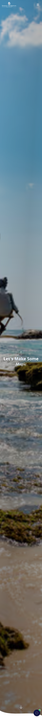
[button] (37, 713)
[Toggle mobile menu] (37, 5)
